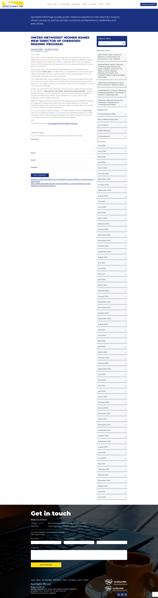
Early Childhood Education (108, 119)
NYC (54, 589)
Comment (35, 139)
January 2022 (103, 408)
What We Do (76, 4)
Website (34, 167)
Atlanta (59, 589)
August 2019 (103, 486)
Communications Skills (106, 114)
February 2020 (103, 469)
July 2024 (101, 263)
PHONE (99, 538)
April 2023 (102, 346)
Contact (108, 4)
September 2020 (104, 441)
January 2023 (103, 363)
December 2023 (104, 302)
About (55, 4)
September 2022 (104, 369)
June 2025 (102, 207)
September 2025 (104, 190)
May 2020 (101, 464)
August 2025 (103, 196)
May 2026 (101, 157)
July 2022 (101, 374)
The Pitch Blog (65, 4)
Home (49, 4)
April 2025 (101, 213)
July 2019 (101, 492)
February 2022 (103, 402)
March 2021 (102, 419)
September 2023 (104, 319)
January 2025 (103, 229)
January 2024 (103, 296)
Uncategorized (104, 136)
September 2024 (104, 252)
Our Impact (93, 4)
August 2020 (103, 447)
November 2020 (104, 430)
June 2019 (102, 497)
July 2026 (101, 146)
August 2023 (103, 324)
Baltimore (73, 589)
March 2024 (102, 285)
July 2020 (101, 452)
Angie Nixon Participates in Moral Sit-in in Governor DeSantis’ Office (111, 84)
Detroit (50, 589)
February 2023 (103, 358)
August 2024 (103, 257)
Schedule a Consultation (148, 4)
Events (101, 4)
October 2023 (103, 313)
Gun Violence (103, 125)
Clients (84, 4)
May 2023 (101, 341)
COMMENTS (34, 547)
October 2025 (103, 185)
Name (33, 153)
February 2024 (103, 291)
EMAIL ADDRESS (69, 538)
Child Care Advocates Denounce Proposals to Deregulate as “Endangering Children (110, 102)
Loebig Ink (52, 593)
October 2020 (103, 436)
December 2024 (104, 235)
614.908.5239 (42, 520)
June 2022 (102, 380)
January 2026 (103, 173)
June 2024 (102, 268)
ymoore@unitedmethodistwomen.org (62, 123)
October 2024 (103, 246)
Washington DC (42, 589)
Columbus (65, 589)
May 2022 (101, 386)
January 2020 (103, 475)
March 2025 (102, 218)
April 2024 (102, 280)
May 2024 (101, 274)
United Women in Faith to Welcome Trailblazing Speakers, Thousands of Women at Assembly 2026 (112, 93)
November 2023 (104, 307)
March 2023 (102, 352)
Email (33, 160)
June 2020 (102, 458)
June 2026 (102, 151)
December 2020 (104, 425)
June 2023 (102, 335)
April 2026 (102, 162)
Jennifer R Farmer (51, 49)
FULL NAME (34, 538)
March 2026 (102, 168)
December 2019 (104, 480)
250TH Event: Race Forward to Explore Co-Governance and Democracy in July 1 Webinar (109, 57)
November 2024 (104, 240)
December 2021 (104, 413)
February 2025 (103, 224)
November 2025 (104, 179)
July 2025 (101, 201)
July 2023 (101, 330)
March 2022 (102, 397)
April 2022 (102, 391)
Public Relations (104, 131)
